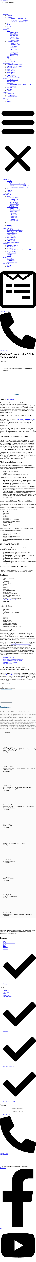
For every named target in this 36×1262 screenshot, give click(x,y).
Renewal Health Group (12, 674)
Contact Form (10, 93)
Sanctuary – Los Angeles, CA (18, 18)
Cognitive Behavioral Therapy (15, 64)
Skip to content (4, 0)
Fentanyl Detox (14, 35)
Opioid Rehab (13, 52)
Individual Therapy (12, 67)
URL (4, 364)
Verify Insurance (11, 95)
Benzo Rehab (13, 46)
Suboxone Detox (14, 38)
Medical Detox (14, 37)
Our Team (9, 25)
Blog (8, 28)
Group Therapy (11, 70)
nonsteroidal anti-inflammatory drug (25, 419)
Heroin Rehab (13, 51)
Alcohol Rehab (14, 43)
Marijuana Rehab (14, 55)
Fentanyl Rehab (14, 54)
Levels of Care (7, 29)
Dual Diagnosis (11, 81)
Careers (9, 26)
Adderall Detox (14, 34)
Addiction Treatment (12, 80)
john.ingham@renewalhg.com (25, 711)
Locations (9, 17)
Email (5, 376)
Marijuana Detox (14, 40)
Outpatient (9, 60)
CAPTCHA (6, 390)
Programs (5, 78)
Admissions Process (12, 96)
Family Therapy (11, 69)
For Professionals (11, 86)
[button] (18, 140)
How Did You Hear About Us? (11, 381)
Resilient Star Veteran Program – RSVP (20, 84)
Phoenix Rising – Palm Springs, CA (19, 20)
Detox (8, 31)
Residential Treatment (12, 41)
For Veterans (10, 83)
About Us (6, 14)
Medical (9, 100)
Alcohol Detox (14, 32)
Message (5, 385)
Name (5, 372)
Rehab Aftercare (11, 61)
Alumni (9, 90)
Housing (9, 101)
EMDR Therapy (11, 75)
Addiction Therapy (8, 63)
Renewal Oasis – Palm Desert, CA (19, 21)
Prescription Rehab (15, 44)
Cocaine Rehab (14, 49)
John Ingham (10, 399)
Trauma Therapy (11, 73)
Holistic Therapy (11, 72)
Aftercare (9, 89)
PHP (8, 57)
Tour (8, 23)
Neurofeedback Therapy (13, 77)
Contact (5, 92)
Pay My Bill (6, 98)
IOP (8, 58)
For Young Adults (11, 87)
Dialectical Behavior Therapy (14, 66)
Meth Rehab (13, 47)
